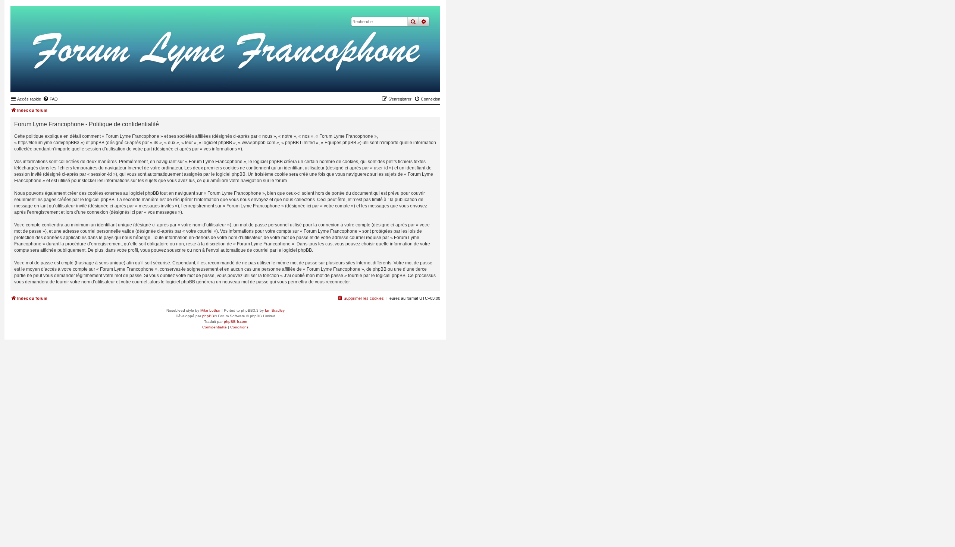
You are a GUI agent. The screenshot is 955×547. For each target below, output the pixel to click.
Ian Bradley (275, 310)
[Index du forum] (398, 80)
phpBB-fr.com (235, 321)
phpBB (208, 316)
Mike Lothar (210, 310)
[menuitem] (50, 99)
